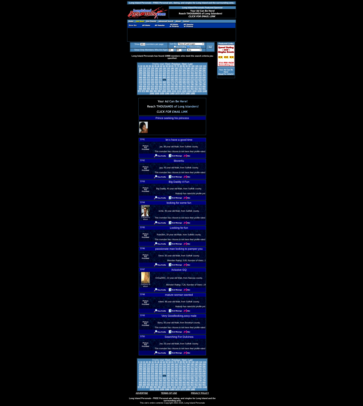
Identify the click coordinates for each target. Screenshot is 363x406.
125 (144, 68)
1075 (182, 93)
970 (139, 91)
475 (152, 77)
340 (180, 73)
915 (164, 89)
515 (184, 77)
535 (200, 77)
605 (188, 80)
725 (148, 84)
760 (176, 84)
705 (200, 82)
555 (148, 80)
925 (172, 89)
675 (176, 82)
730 (152, 84)
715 (140, 84)
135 (152, 68)
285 (204, 71)
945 (188, 89)
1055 (162, 93)
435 (188, 75)
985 (151, 91)
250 (176, 71)
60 (169, 66)
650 (156, 82)
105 (197, 66)
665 (168, 82)
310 (156, 73)
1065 (172, 93)
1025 (189, 91)
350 (188, 73)
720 (144, 84)
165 (176, 68)
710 (204, 82)
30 (152, 66)
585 (172, 80)
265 (188, 71)
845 (176, 86)
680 (180, 82)
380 (144, 75)
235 (164, 71)
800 (140, 86)
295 (144, 73)
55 (167, 66)
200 (204, 68)
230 (160, 71)
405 (164, 75)
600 (184, 80)
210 (144, 71)
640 (148, 82)
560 (152, 80)
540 (204, 77)
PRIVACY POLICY (200, 393)
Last (190, 64)
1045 (152, 93)
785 (196, 84)
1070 (177, 93)
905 (156, 89)
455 (204, 75)
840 (172, 86)
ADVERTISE (142, 393)
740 (160, 84)
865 (192, 86)
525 (192, 77)
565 (156, 80)
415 (172, 75)
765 (180, 84)
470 (148, 77)
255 (180, 71)
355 (192, 73)
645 (152, 82)
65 (172, 66)
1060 (167, 93)
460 (140, 77)
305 (152, 73)
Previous (176, 64)
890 (144, 89)
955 (196, 89)
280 (200, 71)
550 (144, 80)
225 (156, 71)
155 (168, 68)
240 (168, 71)
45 (161, 66)
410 (168, 75)
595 (180, 80)
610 (192, 80)
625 (204, 80)
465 (144, 77)
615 (196, 80)
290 (140, 73)
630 (140, 82)
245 (172, 71)
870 (196, 86)
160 (172, 68)
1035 (199, 91)
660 (164, 82)
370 (204, 73)
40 (158, 66)
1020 (184, 91)
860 (188, 86)
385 (148, 75)
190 (196, 68)
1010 (174, 91)
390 (152, 75)
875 (200, 86)
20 (147, 66)
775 (188, 84)
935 (180, 89)
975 (143, 91)
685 (184, 82)
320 (164, 73)
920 (168, 89)
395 (156, 75)
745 (164, 84)
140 (156, 68)
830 (164, 86)
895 (148, 89)
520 (188, 77)
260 (184, 71)
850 (180, 86)
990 (155, 91)
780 (192, 84)
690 (188, 82)
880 (204, 86)
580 (168, 80)
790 (200, 84)
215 (148, 71)
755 (172, 84)
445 (196, 75)
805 (144, 86)
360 (196, 73)
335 (176, 73)
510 (180, 77)
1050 (157, 93)
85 (184, 66)
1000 (164, 91)
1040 (204, 91)
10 (141, 66)
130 (148, 68)
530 (196, 77)
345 (184, 73)
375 (140, 75)
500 (172, 77)
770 (184, 84)
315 (160, 73)
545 (140, 80)
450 (200, 75)
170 (180, 68)
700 (196, 82)
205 (140, 71)
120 (140, 68)
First (167, 64)
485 (160, 77)
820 (156, 86)
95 (189, 66)
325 (168, 73)
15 (144, 66)
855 (184, 86)
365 (200, 73)
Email (221, 74)
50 (164, 66)
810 (148, 86)
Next (184, 64)
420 (176, 75)
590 (176, 80)
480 (156, 77)
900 (152, 89)
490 (164, 77)
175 (184, 68)
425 (180, 75)
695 (192, 82)
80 (181, 66)
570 (160, 80)
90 (186, 66)
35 (155, 66)
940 (184, 89)
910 (160, 89)
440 (192, 75)
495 (168, 77)
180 (188, 68)
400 (160, 75)
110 (200, 66)
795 (204, 84)
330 (172, 73)
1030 (194, 91)
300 (148, 73)
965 (204, 89)
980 (147, 91)
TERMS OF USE (169, 393)
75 (178, 66)
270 (192, 71)
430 (184, 75)
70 (175, 66)
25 (150, 66)
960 (200, 89)
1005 (169, 91)
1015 (179, 91)
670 (172, 82)
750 (168, 84)
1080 (187, 93)
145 (160, 68)
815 (152, 86)
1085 (192, 93)
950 (192, 89)
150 (164, 68)
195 (200, 68)
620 (200, 80)
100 (193, 66)
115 (204, 66)
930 (176, 89)
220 (152, 71)
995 (159, 91)
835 (168, 86)
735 (156, 84)
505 (176, 77)
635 (144, 82)
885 (140, 89)
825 (160, 86)
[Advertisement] (181, 34)
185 (192, 68)
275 (196, 71)
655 (160, 82)
